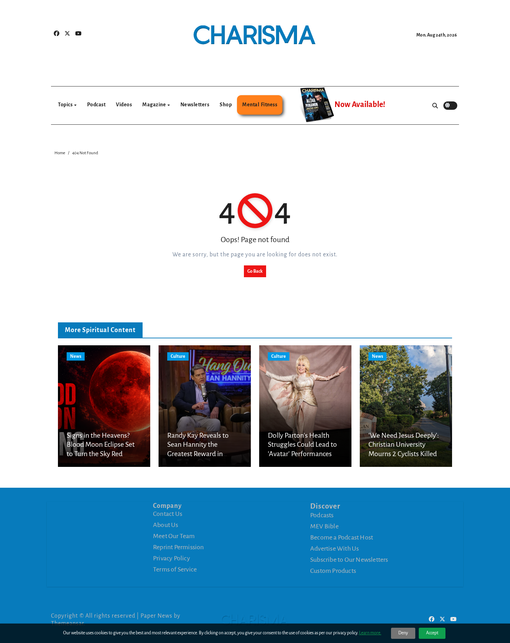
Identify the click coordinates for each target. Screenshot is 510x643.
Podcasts (322, 515)
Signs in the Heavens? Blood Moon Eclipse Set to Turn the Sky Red (101, 444)
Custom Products (333, 570)
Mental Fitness (259, 104)
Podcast (96, 104)
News (75, 356)
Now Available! (359, 104)
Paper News (156, 616)
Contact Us (167, 513)
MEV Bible (324, 526)
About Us (165, 524)
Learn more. (370, 632)
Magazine (154, 104)
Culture (178, 356)
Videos (124, 104)
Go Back (255, 271)
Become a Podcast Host (341, 537)
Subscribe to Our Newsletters (349, 559)
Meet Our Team (174, 536)
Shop (226, 104)
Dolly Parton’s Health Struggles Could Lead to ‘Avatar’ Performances (302, 444)
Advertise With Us (334, 548)
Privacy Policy (171, 558)
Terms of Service (175, 569)
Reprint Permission (178, 547)
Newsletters (195, 104)
